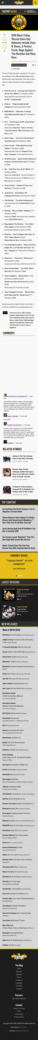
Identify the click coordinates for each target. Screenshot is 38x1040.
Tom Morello (14, 325)
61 (20, 614)
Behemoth (5, 661)
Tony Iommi (6, 920)
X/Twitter (19, 986)
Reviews (19, 971)
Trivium (22, 325)
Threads (19, 989)
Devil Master (6, 713)
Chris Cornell (29, 315)
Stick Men (5, 881)
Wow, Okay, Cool (7, 925)
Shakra (4, 855)
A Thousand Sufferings (9, 647)
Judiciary (5, 786)
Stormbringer (6, 889)
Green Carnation (7, 754)
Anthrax (13, 315)
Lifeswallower (7, 794)
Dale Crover (6, 688)
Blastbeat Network (23, 1031)
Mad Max (5, 799)
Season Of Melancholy (9, 847)
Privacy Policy (19, 1017)
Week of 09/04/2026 (11, 629)
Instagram (19, 980)
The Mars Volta (7, 898)
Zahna (4, 940)
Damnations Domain (9, 693)
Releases (19, 974)
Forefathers (23, 1027)
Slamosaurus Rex (8, 867)
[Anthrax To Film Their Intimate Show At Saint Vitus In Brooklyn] (7, 459)
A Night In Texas (7, 639)
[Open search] (35, 2)
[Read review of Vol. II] (8, 594)
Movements (6, 808)
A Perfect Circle (15, 313)
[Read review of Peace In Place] (8, 611)
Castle (4, 674)
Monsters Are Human (9, 803)
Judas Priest (18, 320)
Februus (5, 730)
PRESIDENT (6, 825)
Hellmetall (5, 774)
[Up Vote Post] (4, 38)
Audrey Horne (6, 657)
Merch (19, 977)
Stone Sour (29, 322)
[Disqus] (19, 366)
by (15, 69)
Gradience (5, 750)
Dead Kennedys (19, 318)
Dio (26, 318)
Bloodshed (5, 666)
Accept (4, 652)
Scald (4, 842)
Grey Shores (6, 764)
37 (20, 599)
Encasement (6, 718)
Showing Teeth (7, 859)
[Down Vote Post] (4, 46)
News (19, 969)
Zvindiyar (5, 945)
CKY (11, 318)
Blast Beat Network (19, 998)
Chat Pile (5, 678)
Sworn (4, 893)
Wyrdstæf (5, 933)
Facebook (19, 983)
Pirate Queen (6, 813)
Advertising (19, 1014)
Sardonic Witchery (8, 835)
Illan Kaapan (6, 779)
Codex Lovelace (7, 683)
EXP (3, 725)
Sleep (4, 871)
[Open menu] (2, 2)
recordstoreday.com (25, 307)
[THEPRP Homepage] (19, 3)
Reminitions (6, 830)
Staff (19, 1011)
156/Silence (6, 635)
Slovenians (6, 876)
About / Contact (19, 1008)
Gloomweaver (6, 737)
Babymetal (20, 315)
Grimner (5, 769)
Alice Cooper (26, 313)
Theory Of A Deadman (9, 913)
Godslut (4, 742)
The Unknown (6, 906)
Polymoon (5, 820)
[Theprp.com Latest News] (19, 956)
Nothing (26, 320)
